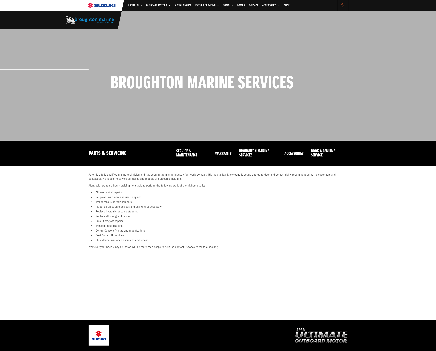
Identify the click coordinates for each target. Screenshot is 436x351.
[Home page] (101, 5)
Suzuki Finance (182, 5)
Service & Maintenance (186, 153)
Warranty (223, 154)
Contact (253, 5)
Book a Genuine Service (323, 153)
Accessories (293, 154)
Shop (287, 5)
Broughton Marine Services (254, 153)
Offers (241, 5)
